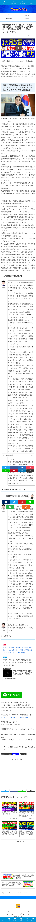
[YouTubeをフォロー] (22, 502)
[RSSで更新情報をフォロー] (26, 507)
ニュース (16, 754)
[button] (32, 455)
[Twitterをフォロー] (14, 502)
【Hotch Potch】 (7, 754)
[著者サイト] (6, 502)
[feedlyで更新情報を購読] (10, 507)
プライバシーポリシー (26, 914)
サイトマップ (9, 914)
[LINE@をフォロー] (30, 502)
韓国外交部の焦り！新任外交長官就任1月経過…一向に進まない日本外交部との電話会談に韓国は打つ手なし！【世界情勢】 (17, 650)
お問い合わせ (18, 917)
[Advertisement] (18, 773)
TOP (9, 911)
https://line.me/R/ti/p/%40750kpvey (16, 717)
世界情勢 (24, 754)
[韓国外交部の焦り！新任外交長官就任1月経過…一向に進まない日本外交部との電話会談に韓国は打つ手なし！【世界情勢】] (22, 467)
